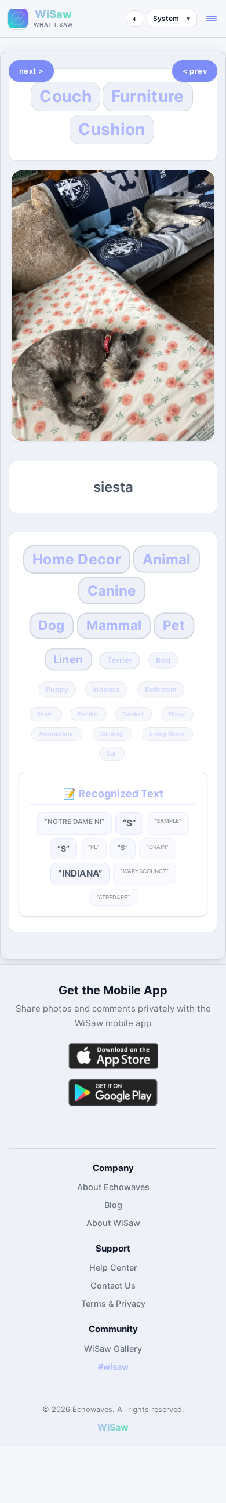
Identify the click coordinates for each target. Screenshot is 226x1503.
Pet (174, 626)
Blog (113, 1205)
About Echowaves (113, 1187)
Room (45, 713)
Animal (167, 559)
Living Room (167, 733)
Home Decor (76, 559)
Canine (112, 591)
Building (111, 733)
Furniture (147, 96)
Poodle (87, 713)
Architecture (55, 733)
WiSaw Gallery (113, 1349)
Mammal (113, 626)
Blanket (132, 713)
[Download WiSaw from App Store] (113, 1056)
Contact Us (113, 1285)
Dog (52, 626)
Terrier (119, 660)
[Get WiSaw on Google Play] (113, 1092)
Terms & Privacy (113, 1303)
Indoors (106, 689)
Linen (68, 659)
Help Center (113, 1267)
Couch (65, 96)
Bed (163, 660)
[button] (211, 18)
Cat (111, 753)
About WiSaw (113, 1223)
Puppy (57, 689)
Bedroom (161, 689)
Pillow (176, 713)
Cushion (111, 129)
